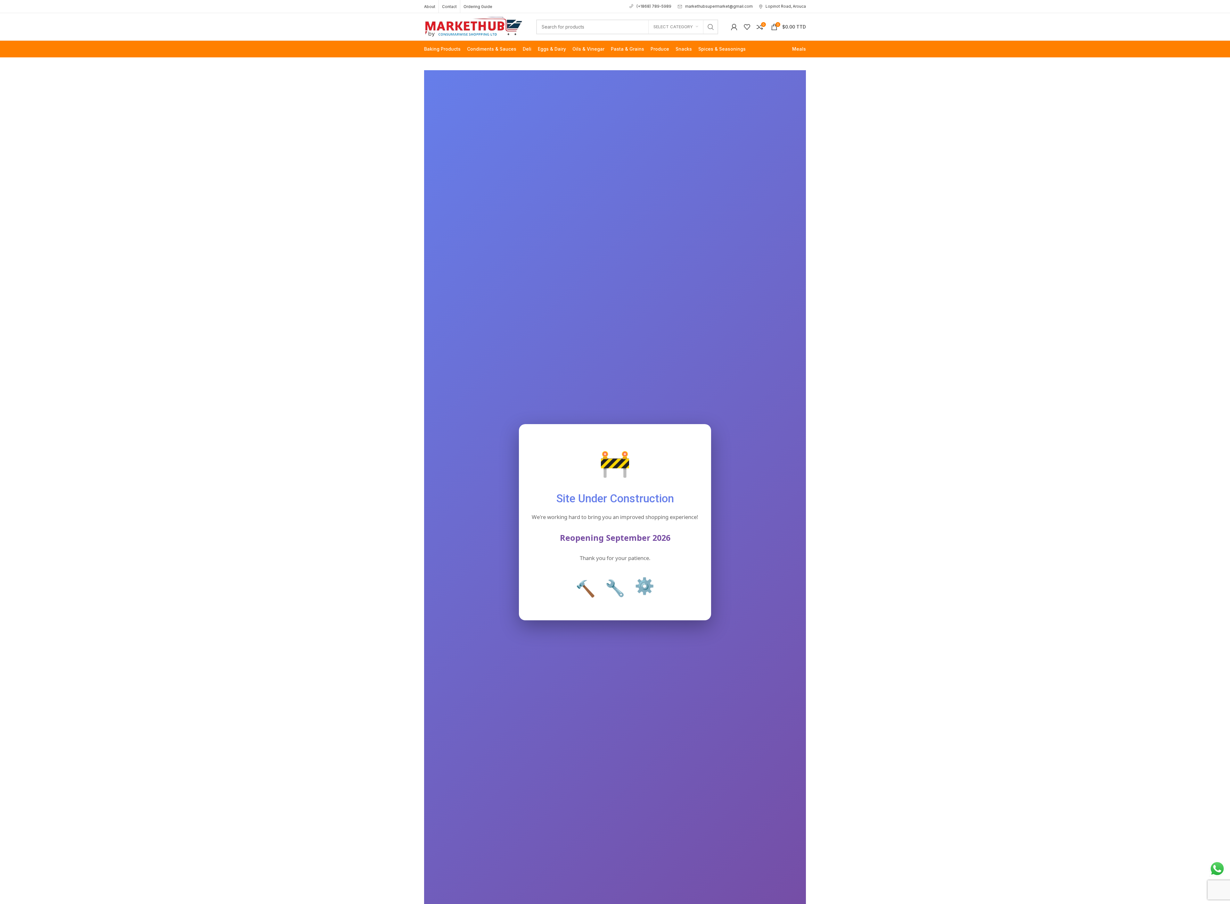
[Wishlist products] (747, 27)
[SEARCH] (710, 27)
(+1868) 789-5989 (653, 6)
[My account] (734, 27)
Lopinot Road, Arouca (786, 6)
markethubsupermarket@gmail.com (719, 6)
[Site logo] (473, 26)
